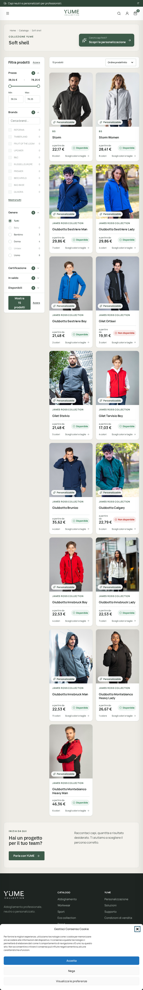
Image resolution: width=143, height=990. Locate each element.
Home (13, 30)
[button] (137, 929)
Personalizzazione (116, 899)
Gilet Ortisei (107, 321)
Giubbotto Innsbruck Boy (69, 602)
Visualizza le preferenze (71, 981)
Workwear (64, 905)
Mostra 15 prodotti (19, 302)
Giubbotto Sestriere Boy (69, 321)
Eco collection (67, 918)
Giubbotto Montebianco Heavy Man (69, 791)
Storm (56, 137)
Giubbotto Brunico (65, 508)
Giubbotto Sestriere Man (69, 229)
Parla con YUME (23, 856)
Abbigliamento (67, 899)
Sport (61, 912)
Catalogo (24, 30)
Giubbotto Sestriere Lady (117, 229)
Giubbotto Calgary (112, 508)
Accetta (71, 961)
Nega (71, 971)
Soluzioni (110, 905)
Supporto (110, 912)
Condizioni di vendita (118, 918)
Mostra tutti (14, 199)
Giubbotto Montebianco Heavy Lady (116, 696)
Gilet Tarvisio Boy (111, 416)
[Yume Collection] (71, 12)
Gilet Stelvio (61, 416)
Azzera (36, 62)
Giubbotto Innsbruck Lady (117, 602)
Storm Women (109, 137)
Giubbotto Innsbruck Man (70, 694)
